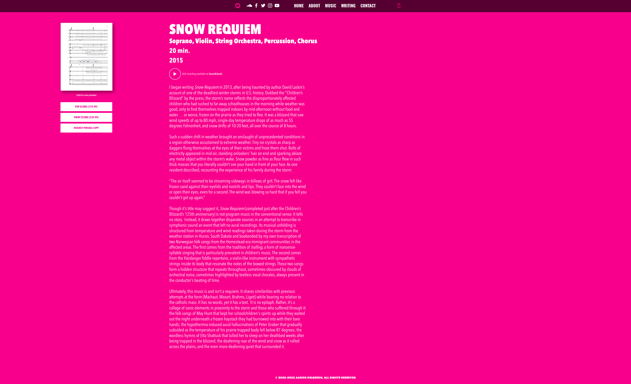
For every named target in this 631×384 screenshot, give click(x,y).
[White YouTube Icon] (277, 5)
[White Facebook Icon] (256, 5)
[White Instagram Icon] (270, 5)
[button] (399, 5)
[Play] (175, 74)
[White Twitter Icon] (263, 5)
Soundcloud (215, 74)
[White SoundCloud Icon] (249, 5)
